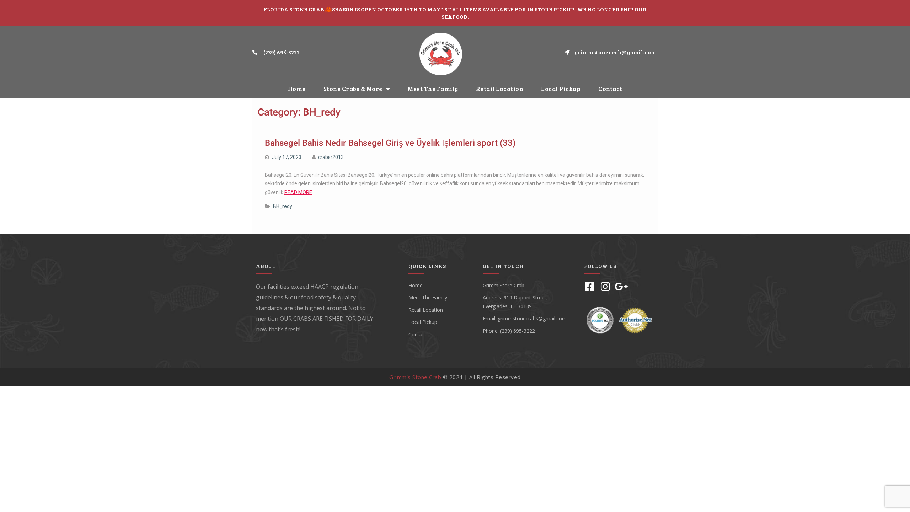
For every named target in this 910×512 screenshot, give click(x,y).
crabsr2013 (331, 157)
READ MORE (298, 192)
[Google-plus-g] (621, 286)
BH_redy (282, 206)
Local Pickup (560, 89)
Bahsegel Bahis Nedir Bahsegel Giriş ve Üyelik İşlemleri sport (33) (390, 143)
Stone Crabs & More (352, 89)
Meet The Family (433, 89)
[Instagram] (605, 286)
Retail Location (500, 89)
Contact (610, 89)
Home (297, 89)
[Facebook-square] (589, 286)
